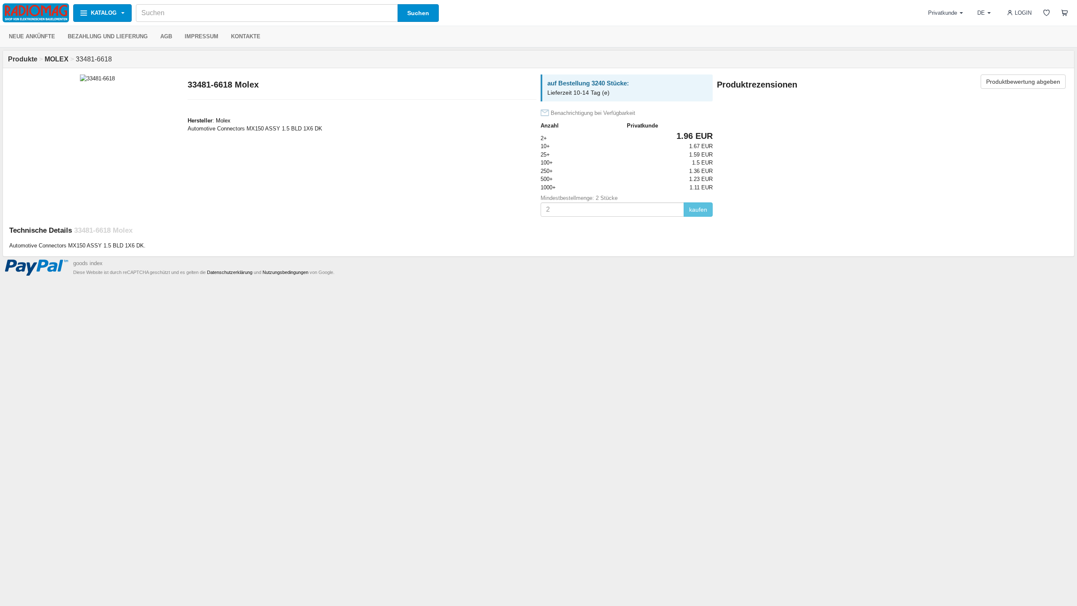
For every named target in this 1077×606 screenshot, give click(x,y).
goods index (88, 263)
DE (981, 13)
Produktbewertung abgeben (1023, 81)
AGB (166, 36)
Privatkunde (942, 13)
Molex (223, 120)
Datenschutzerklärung (229, 272)
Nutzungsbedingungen (285, 272)
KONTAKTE (245, 36)
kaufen (698, 209)
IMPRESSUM (201, 36)
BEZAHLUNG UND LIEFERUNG (108, 36)
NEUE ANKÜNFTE (32, 36)
